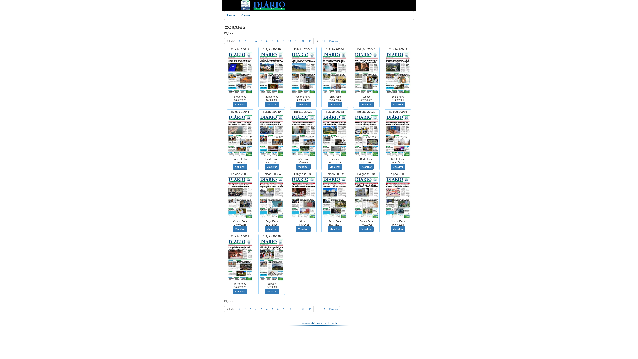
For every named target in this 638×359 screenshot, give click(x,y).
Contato (245, 15)
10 (289, 41)
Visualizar (240, 104)
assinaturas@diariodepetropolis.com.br (319, 323)
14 (317, 41)
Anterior (230, 41)
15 (323, 41)
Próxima (333, 41)
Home (231, 15)
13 (310, 41)
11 (296, 41)
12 (303, 41)
